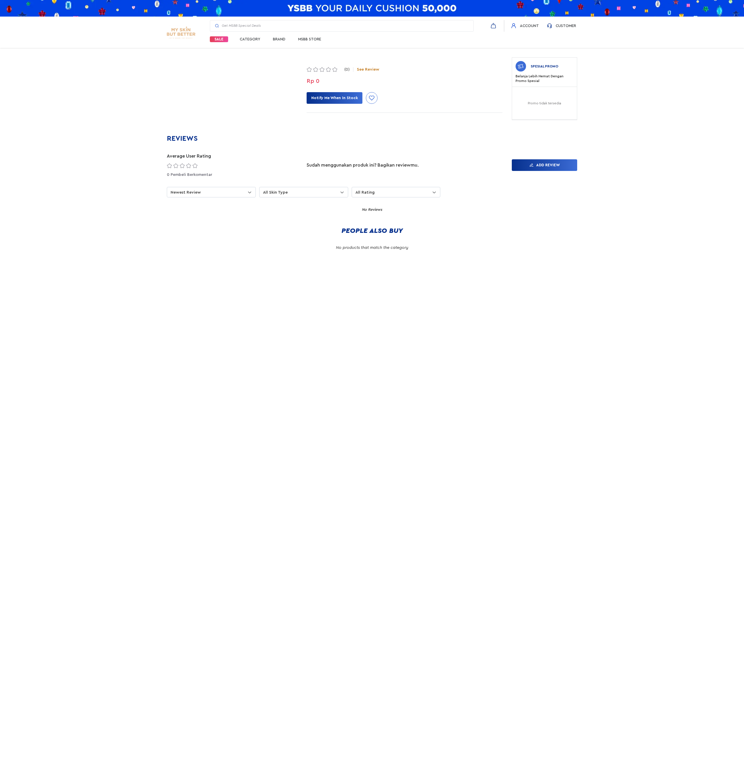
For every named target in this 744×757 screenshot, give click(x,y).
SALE (218, 39)
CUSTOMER (566, 26)
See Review (368, 69)
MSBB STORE (309, 39)
